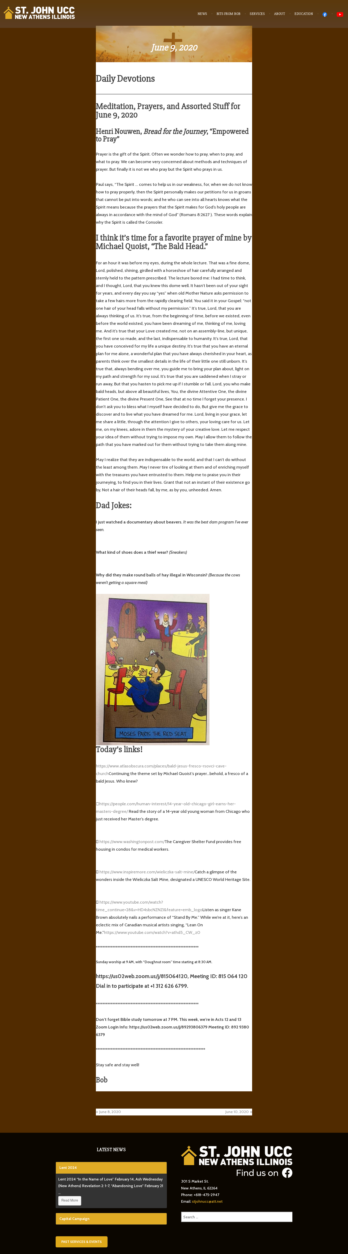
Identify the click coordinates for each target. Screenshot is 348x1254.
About (279, 14)
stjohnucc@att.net (207, 1201)
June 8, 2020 (110, 1112)
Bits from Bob (229, 14)
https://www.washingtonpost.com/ (132, 841)
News (202, 14)
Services (257, 14)
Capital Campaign (74, 1218)
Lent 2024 (68, 1167)
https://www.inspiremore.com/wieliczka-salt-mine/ (147, 872)
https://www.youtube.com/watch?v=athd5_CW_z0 (152, 932)
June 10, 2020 (237, 1112)
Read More (69, 1200)
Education (303, 14)
